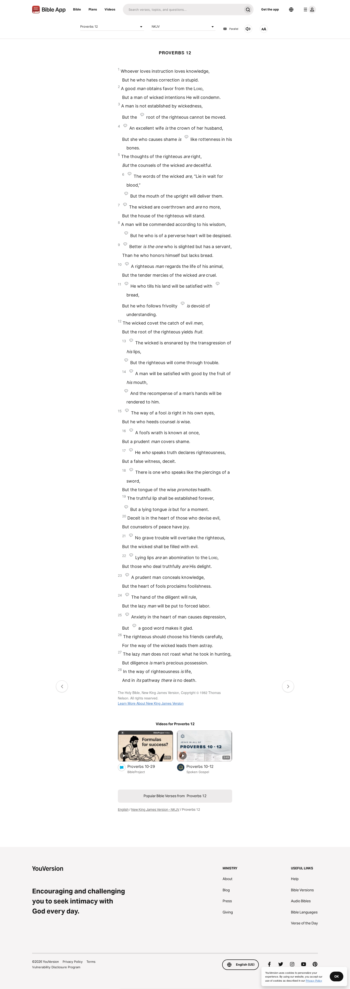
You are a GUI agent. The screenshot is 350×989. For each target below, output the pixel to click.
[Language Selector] (291, 9)
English (123, 809)
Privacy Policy (73, 962)
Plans (93, 9)
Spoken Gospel (197, 772)
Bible (77, 9)
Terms (90, 962)
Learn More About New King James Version (151, 703)
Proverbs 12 (89, 26)
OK (336, 976)
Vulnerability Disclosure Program (56, 967)
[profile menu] (309, 9)
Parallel (233, 29)
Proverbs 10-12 (205, 766)
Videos (110, 9)
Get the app (270, 9)
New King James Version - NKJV (155, 809)
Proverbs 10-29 (146, 766)
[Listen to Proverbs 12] (248, 29)
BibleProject (136, 772)
